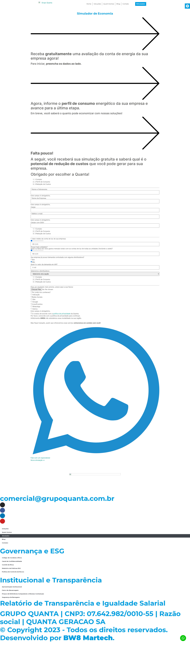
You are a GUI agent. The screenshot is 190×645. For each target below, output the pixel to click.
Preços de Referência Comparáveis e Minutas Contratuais (23, 594)
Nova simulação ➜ (37, 460)
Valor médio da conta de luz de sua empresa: (48, 238)
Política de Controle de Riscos (13, 572)
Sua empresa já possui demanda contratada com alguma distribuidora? (57, 257)
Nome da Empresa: (38, 198)
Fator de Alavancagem (10, 590)
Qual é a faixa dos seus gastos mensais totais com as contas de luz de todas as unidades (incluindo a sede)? (72, 247)
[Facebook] (2, 510)
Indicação (36, 294)
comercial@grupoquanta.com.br (57, 498)
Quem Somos (108, 4)
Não (33, 262)
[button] (187, 6)
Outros (35, 309)
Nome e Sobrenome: (39, 189)
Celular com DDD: (37, 222)
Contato (126, 4)
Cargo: (33, 207)
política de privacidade (61, 314)
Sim (33, 259)
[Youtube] (2, 521)
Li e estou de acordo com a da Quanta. (55, 313)
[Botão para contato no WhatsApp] (183, 638)
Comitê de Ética (8, 565)
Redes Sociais (37, 297)
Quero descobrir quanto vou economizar (63, 465)
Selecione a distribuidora (40, 271)
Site (33, 299)
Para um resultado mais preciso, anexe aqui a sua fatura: (52, 287)
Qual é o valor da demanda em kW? (44, 264)
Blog (118, 4)
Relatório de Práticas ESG (11, 568)
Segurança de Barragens (11, 597)
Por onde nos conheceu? (40, 292)
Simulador (5, 536)
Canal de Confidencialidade (12, 561)
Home (88, 4)
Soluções (97, 4)
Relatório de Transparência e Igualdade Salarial (82, 603)
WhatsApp (36, 306)
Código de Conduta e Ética (12, 558)
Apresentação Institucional (12, 587)
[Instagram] (2, 504)
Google (35, 302)
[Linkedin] (2, 515)
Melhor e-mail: (37, 213)
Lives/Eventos (37, 304)
